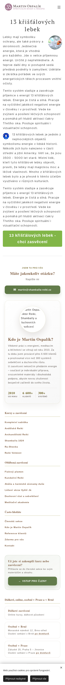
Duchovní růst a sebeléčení (22, 496)
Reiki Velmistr (13, 453)
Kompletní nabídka (16, 422)
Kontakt (10, 545)
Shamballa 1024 (14, 440)
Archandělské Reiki (17, 434)
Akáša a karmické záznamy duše (24, 484)
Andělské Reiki (14, 428)
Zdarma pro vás (14, 539)
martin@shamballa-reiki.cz (35, 289)
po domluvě (42, 634)
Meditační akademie (17, 502)
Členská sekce (14, 521)
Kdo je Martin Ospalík (18, 527)
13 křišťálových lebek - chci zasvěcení (32, 238)
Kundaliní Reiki (14, 478)
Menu (59, 7)
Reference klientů (16, 533)
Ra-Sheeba (11, 446)
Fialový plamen (14, 471)
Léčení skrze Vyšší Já (18, 490)
